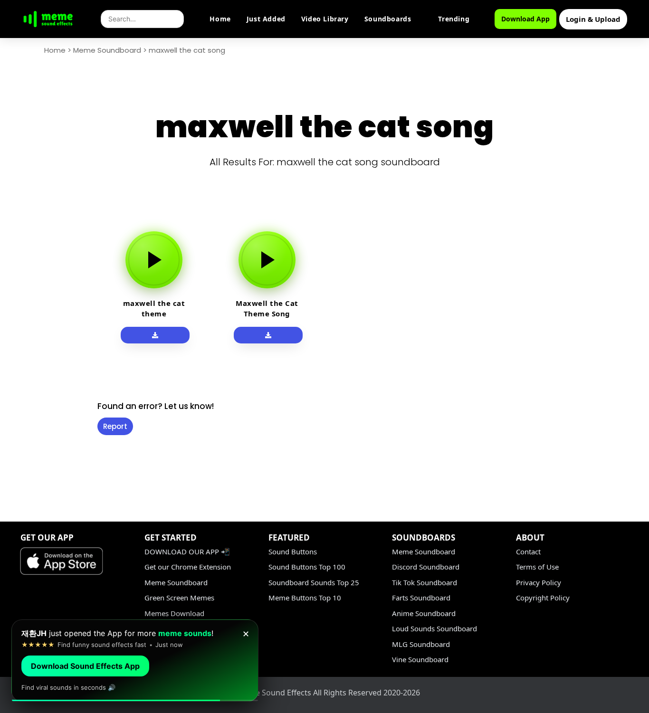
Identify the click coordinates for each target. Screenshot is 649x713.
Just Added (266, 18)
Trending (453, 18)
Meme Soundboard (107, 50)
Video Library (325, 18)
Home (220, 18)
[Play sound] (153, 259)
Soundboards (387, 18)
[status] (134, 660)
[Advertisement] (44, 361)
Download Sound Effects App (85, 666)
